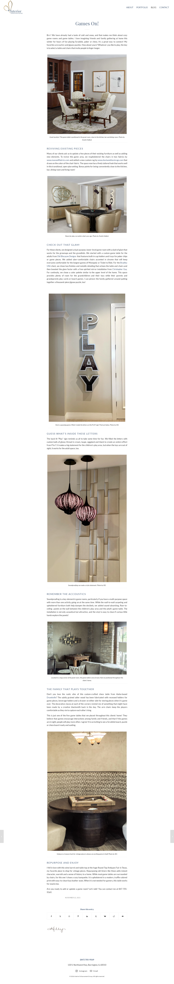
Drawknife (51, 697)
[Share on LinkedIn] (87, 916)
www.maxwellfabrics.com (58, 160)
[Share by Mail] (122, 916)
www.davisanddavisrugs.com (110, 160)
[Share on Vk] (104, 916)
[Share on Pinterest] (78, 916)
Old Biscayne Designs (66, 256)
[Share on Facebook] (51, 916)
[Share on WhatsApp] (69, 916)
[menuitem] (130, 7)
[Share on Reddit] (113, 916)
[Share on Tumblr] (96, 916)
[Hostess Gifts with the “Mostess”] (2, 836)
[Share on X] (60, 916)
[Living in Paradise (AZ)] (172, 836)
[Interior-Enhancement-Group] (13, 7)
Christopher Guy (119, 269)
